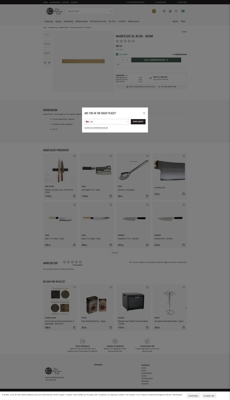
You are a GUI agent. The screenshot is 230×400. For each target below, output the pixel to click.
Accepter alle (209, 396)
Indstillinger (193, 396)
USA (91, 122)
